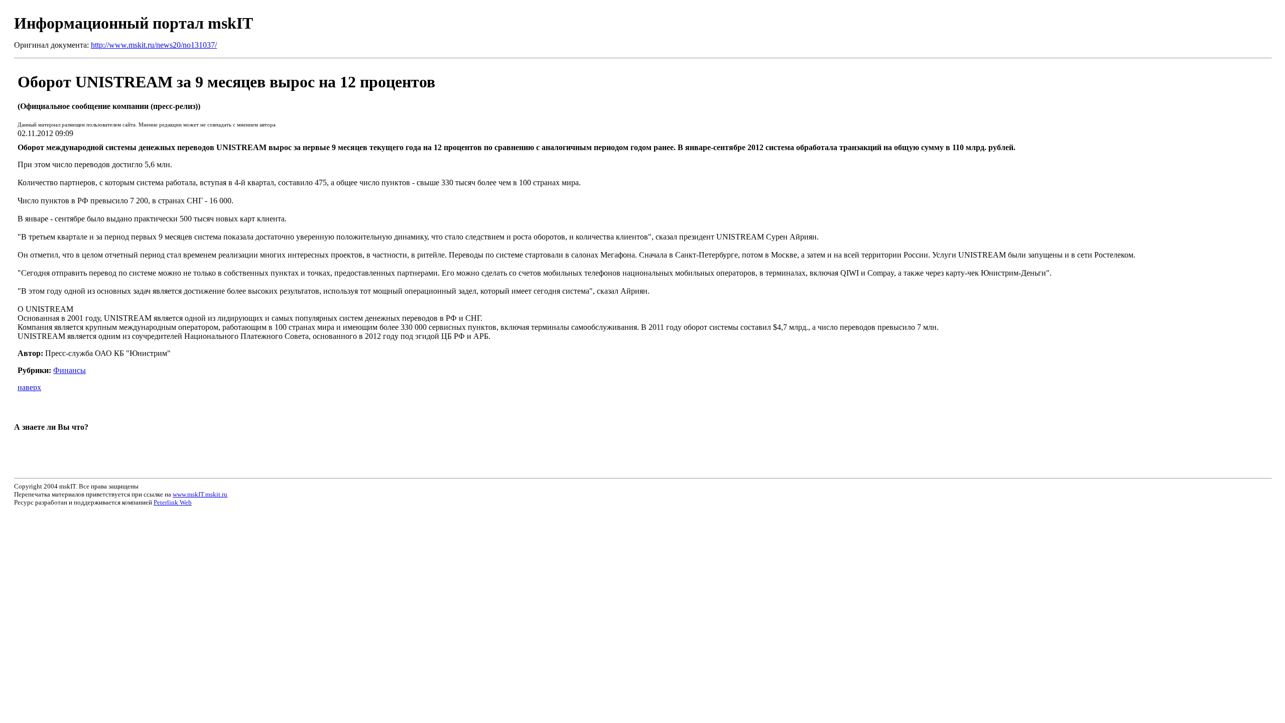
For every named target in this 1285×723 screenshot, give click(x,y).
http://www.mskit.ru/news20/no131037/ (154, 45)
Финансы (69, 370)
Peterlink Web (173, 502)
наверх (29, 387)
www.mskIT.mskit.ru (200, 494)
